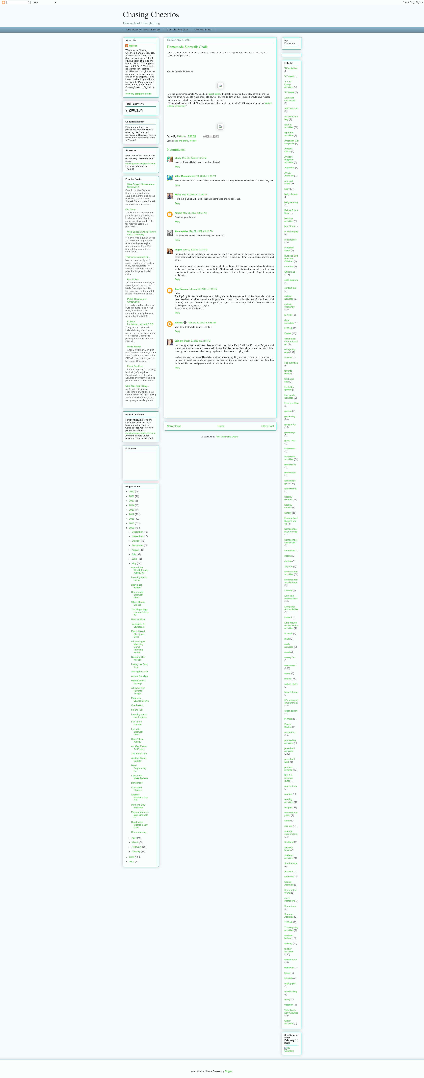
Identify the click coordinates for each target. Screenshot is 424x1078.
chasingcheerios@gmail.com (140, 163)
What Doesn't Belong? (138, 682)
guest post (289, 440)
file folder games (289, 388)
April (134, 838)
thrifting (288, 943)
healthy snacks (288, 506)
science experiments (290, 832)
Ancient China (288, 150)
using (287, 999)
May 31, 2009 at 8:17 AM (195, 213)
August (136, 550)
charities (288, 266)
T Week (288, 922)
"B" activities (290, 68)
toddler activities (288, 950)
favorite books (288, 372)
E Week (288, 328)
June (135, 558)
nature (287, 678)
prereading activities (290, 741)
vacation (288, 1004)
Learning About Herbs (139, 578)
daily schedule (289, 321)
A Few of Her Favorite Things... (138, 691)
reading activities (288, 800)
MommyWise (181, 231)
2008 (132, 857)
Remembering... (139, 832)
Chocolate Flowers (136, 788)
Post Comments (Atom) (227, 436)
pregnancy (289, 732)
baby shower (291, 194)
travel (287, 973)
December (137, 531)
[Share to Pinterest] (217, 136)
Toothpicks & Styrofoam (137, 625)
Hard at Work (138, 619)
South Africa (290, 863)
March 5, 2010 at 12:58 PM (197, 341)
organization (290, 710)
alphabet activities (288, 134)
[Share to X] (210, 136)
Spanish (288, 871)
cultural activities (288, 297)
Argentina (289, 167)
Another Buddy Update (139, 759)
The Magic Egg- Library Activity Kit (140, 612)
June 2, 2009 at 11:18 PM (195, 249)
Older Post (267, 426)
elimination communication (291, 341)
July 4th (288, 566)
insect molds (214, 94)
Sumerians (290, 906)
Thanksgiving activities (291, 929)
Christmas (289, 271)
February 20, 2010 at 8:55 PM (201, 322)
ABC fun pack (291, 108)
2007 (132, 861)
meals (287, 652)
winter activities (288, 1022)
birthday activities (288, 219)
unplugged (289, 983)
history (287, 512)
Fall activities (291, 362)
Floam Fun (137, 709)
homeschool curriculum (290, 541)
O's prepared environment (291, 701)
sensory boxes (288, 848)
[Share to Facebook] (213, 136)
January (136, 851)
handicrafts (290, 464)
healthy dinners (288, 498)
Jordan (288, 561)
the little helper (288, 937)
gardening (289, 416)
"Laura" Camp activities (288, 84)
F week (288, 357)
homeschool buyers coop (290, 530)
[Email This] (204, 136)
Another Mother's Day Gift (139, 797)
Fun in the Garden (136, 723)
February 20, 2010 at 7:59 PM (203, 289)
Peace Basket (288, 725)
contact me (290, 288)
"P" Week (289, 92)
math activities (288, 645)
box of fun (289, 226)
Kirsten (178, 213)
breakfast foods (289, 249)
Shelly (178, 158)
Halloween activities (289, 458)
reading (288, 794)
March (135, 842)
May (134, 563)
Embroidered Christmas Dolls (138, 634)
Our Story (130, 209)
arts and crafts (181, 141)
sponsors (289, 876)
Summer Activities (288, 915)
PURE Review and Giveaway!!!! (136, 300)
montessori (290, 665)
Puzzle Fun (133, 279)
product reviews (288, 768)
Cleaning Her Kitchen (138, 658)
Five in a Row (291, 403)
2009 (132, 528)
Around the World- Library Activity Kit (140, 570)
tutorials (288, 978)
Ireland (288, 555)
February (137, 846)
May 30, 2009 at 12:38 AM (194, 194)
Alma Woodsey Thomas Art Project (143, 29)
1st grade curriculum (289, 99)
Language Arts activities (291, 608)
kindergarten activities (291, 573)
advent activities (288, 126)
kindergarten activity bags (291, 581)
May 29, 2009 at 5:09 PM (204, 176)
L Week (288, 590)
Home (221, 426)
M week (288, 633)
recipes (193, 141)
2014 (132, 505)
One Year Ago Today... (137, 385)
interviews (289, 550)
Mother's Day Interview (138, 806)
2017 (132, 500)
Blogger (228, 1071)
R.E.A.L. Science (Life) (288, 778)
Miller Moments (183, 176)
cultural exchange (289, 305)
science (288, 826)
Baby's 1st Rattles (136, 586)
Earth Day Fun (134, 366)
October (136, 540)
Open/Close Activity (137, 740)
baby (287, 189)
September (138, 545)
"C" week (289, 76)
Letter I (288, 617)
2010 (132, 523)
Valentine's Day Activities (291, 1011)
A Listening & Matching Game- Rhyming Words (138, 647)
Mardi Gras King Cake (177, 29)
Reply (177, 166)
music (287, 673)
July (134, 554)
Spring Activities (288, 883)
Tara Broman (181, 289)
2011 (132, 518)
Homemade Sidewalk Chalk (137, 595)
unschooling (290, 991)
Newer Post (174, 426)
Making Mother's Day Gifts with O (140, 815)
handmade (290, 472)
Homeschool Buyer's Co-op (290, 521)
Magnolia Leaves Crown (140, 699)
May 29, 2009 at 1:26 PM (194, 158)
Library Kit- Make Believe (139, 777)
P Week (288, 719)
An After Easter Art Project (139, 747)
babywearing (291, 202)
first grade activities (289, 396)
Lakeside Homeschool (290, 597)
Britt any (179, 341)
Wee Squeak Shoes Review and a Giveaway (141, 233)
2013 (132, 509)
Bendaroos (137, 782)
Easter (287, 333)
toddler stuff (290, 959)
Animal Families (139, 676)
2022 (132, 491)
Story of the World (290, 891)
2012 (132, 514)
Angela (178, 249)
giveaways (289, 432)
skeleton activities (288, 856)
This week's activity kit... (137, 257)
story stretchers (289, 899)
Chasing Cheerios (151, 14)
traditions (289, 967)
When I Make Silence (138, 603)
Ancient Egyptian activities (288, 159)
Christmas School (203, 29)
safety (287, 820)
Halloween (289, 448)
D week (288, 314)
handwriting (290, 488)
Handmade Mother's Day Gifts (139, 825)
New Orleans (291, 692)
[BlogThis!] (207, 136)
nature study (290, 684)
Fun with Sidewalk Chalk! (137, 732)
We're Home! (134, 346)
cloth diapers (291, 280)
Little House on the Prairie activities (291, 625)
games (288, 411)
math (287, 638)
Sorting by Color (139, 671)
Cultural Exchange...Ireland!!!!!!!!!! (140, 323)
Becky (178, 194)
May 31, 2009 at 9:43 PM (201, 231)
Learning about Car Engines (139, 716)
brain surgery (291, 231)
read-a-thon (290, 786)
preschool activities (289, 749)
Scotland (288, 842)
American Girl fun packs (291, 142)
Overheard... (137, 705)
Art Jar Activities (288, 174)
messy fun (289, 657)
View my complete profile (138, 93)
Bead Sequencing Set (138, 768)
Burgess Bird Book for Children (291, 258)
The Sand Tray (139, 753)
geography (290, 424)
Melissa (179, 322)
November (137, 536)
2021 (132, 496)
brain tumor (290, 239)
